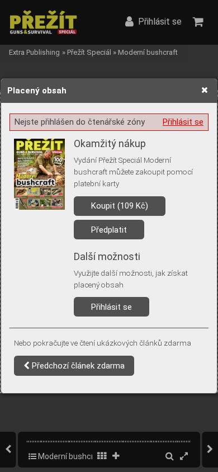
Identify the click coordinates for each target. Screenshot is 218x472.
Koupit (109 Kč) (119, 206)
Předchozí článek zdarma (77, 366)
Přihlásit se (183, 122)
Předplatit (109, 230)
